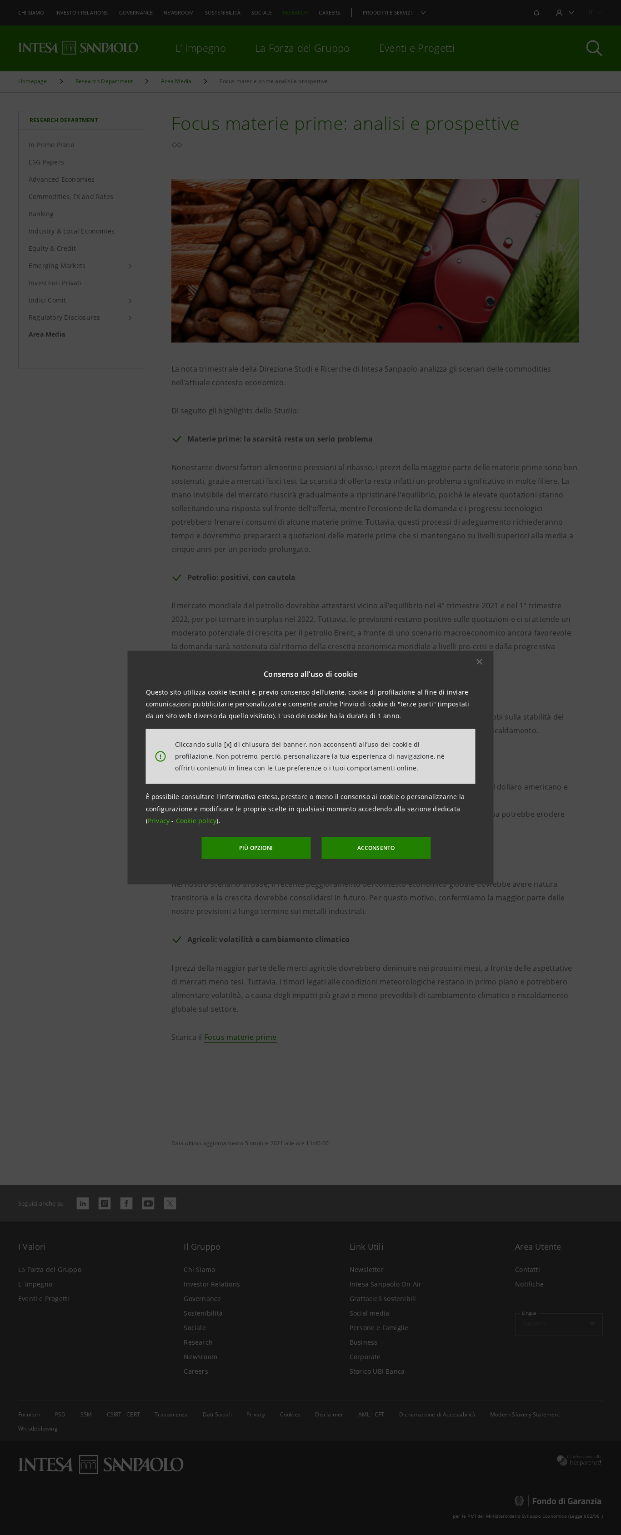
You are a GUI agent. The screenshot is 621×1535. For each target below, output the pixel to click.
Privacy (160, 820)
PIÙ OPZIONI (256, 848)
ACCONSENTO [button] (376, 848)
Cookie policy (196, 820)
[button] (479, 661)
